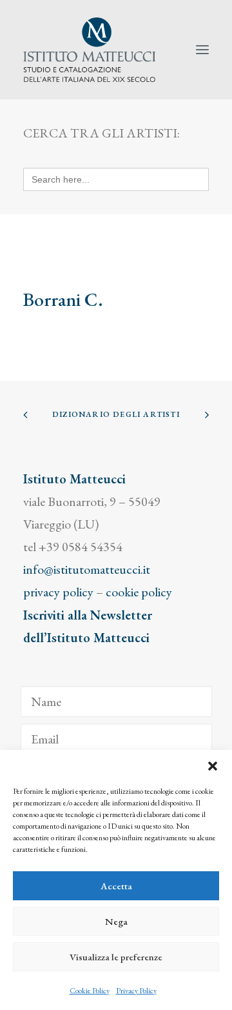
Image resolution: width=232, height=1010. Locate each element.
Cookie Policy (90, 990)
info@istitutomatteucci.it (86, 569)
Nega (116, 921)
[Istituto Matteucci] (89, 49)
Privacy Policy (136, 990)
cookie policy (139, 591)
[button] (212, 766)
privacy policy (58, 591)
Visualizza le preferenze (116, 957)
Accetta (116, 886)
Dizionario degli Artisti (116, 414)
